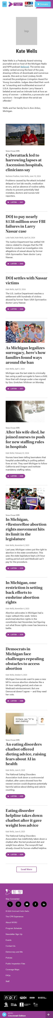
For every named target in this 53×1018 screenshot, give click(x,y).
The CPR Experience (14, 916)
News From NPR (13, 151)
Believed (25, 66)
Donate (44, 4)
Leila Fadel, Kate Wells (14, 237)
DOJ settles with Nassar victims (26, 280)
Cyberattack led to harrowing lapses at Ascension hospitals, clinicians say (24, 162)
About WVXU (11, 922)
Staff (7, 981)
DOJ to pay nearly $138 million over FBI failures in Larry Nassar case (25, 224)
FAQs (8, 975)
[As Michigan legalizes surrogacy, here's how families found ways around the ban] (25, 332)
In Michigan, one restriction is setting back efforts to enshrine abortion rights (24, 592)
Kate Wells (10, 289)
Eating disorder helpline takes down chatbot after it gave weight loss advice (24, 818)
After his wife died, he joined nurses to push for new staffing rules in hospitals (25, 439)
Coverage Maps (12, 969)
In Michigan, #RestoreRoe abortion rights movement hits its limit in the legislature (26, 529)
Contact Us (10, 946)
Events (8, 940)
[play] (4, 1014)
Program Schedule (14, 928)
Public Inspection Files (15, 963)
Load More (26, 869)
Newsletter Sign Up (14, 934)
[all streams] (49, 1014)
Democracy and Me (14, 952)
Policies (9, 958)
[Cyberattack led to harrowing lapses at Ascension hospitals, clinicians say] (25, 134)
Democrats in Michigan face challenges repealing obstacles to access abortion (25, 659)
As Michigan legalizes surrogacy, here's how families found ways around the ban (26, 355)
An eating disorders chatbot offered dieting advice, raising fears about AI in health (26, 754)
